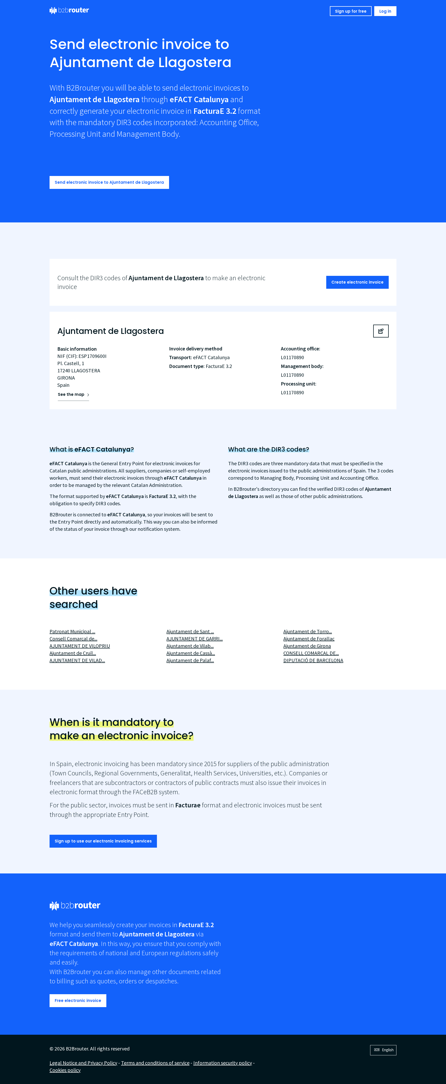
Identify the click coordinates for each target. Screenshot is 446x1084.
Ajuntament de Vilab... (190, 646)
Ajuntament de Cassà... (190, 653)
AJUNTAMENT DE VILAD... (77, 660)
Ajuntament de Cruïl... (73, 653)
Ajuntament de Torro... (307, 631)
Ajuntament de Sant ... (190, 631)
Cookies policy (65, 1070)
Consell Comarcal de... (73, 638)
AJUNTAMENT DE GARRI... (194, 638)
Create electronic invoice (357, 282)
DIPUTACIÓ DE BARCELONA (313, 660)
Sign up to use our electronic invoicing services (103, 841)
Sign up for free (351, 11)
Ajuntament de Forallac (308, 638)
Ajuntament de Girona (307, 646)
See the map (71, 394)
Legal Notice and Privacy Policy (83, 1062)
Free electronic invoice (78, 1000)
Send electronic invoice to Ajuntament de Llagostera (109, 182)
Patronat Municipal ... (72, 631)
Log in (385, 11)
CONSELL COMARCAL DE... (311, 653)
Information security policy (222, 1062)
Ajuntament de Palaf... (190, 660)
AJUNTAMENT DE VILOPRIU (80, 646)
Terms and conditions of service (155, 1062)
